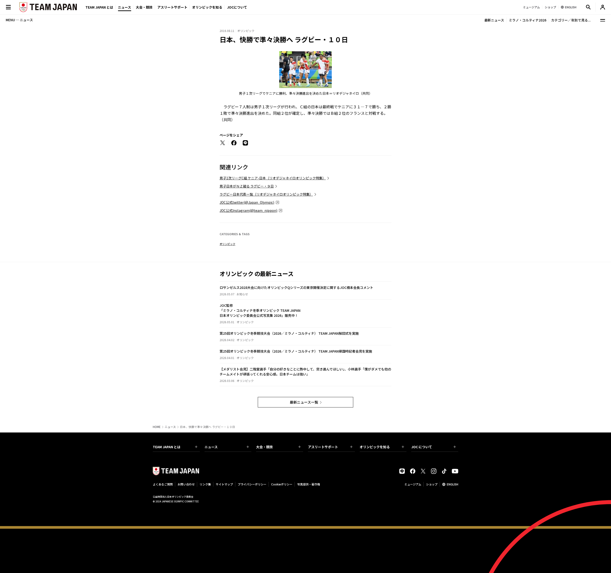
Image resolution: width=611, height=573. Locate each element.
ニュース (124, 7)
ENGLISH (452, 484)
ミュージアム (412, 484)
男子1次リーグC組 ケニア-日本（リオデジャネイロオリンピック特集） (273, 178)
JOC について (421, 446)
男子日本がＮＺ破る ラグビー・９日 (247, 186)
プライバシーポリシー (252, 484)
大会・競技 (264, 446)
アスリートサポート (172, 7)
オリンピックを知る (207, 7)
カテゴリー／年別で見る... (571, 20)
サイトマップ (224, 484)
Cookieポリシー (281, 484)
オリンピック (227, 244)
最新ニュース (494, 20)
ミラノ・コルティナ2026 (527, 20)
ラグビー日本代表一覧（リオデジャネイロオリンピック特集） (266, 194)
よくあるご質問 (163, 484)
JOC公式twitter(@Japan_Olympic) (247, 202)
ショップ (431, 484)
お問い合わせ (186, 484)
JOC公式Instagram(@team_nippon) (248, 210)
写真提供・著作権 (308, 484)
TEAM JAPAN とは (166, 446)
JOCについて (237, 7)
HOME (157, 427)
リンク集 (205, 484)
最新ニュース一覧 (304, 402)
